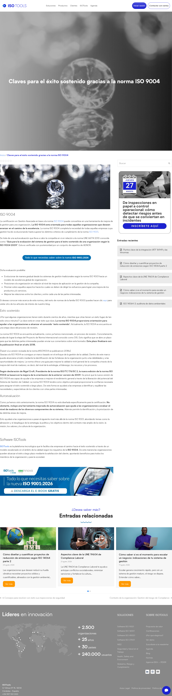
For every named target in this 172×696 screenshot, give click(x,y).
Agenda (149, 649)
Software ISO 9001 (125, 626)
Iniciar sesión (139, 5)
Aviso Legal (125, 688)
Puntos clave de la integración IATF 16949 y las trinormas (143, 251)
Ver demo (150, 640)
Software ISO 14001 (126, 631)
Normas (149, 658)
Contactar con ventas (159, 5)
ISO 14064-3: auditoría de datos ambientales (144, 303)
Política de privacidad (141, 688)
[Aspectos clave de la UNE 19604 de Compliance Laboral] (28, 538)
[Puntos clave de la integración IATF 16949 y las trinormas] (123, 533)
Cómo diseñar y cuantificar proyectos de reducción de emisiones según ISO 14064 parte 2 (143, 264)
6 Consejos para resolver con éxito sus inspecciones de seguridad (34, 597)
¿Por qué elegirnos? (154, 635)
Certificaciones (152, 631)
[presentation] (1, 592)
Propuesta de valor (154, 626)
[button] (88, 591)
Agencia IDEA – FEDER (156, 662)
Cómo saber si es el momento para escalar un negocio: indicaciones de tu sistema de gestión (143, 291)
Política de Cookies (160, 688)
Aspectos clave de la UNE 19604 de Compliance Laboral (144, 278)
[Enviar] (169, 163)
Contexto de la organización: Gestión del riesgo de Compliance (139, 597)
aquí (105, 300)
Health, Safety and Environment (125, 658)
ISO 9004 (59, 221)
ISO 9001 (93, 231)
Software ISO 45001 (126, 635)
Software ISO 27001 (126, 640)
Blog (148, 653)
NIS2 (119, 644)
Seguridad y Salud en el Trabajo (127, 650)
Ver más (9, 580)
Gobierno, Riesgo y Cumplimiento (125, 665)
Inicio (2, 155)
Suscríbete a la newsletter (157, 644)
